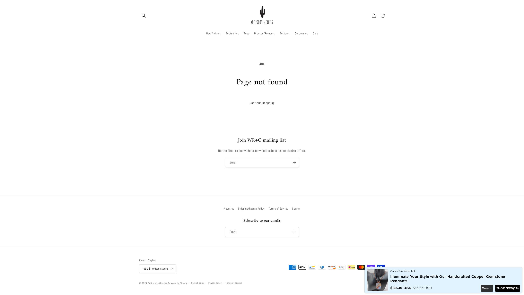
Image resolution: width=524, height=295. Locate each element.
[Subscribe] (294, 162)
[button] (143, 15)
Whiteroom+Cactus (157, 283)
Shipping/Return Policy (251, 208)
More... (487, 288)
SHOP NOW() (507, 288)
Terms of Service (278, 208)
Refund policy (197, 282)
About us (229, 208)
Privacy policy (215, 282)
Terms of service (234, 282)
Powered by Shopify (177, 283)
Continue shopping (262, 103)
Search (296, 208)
